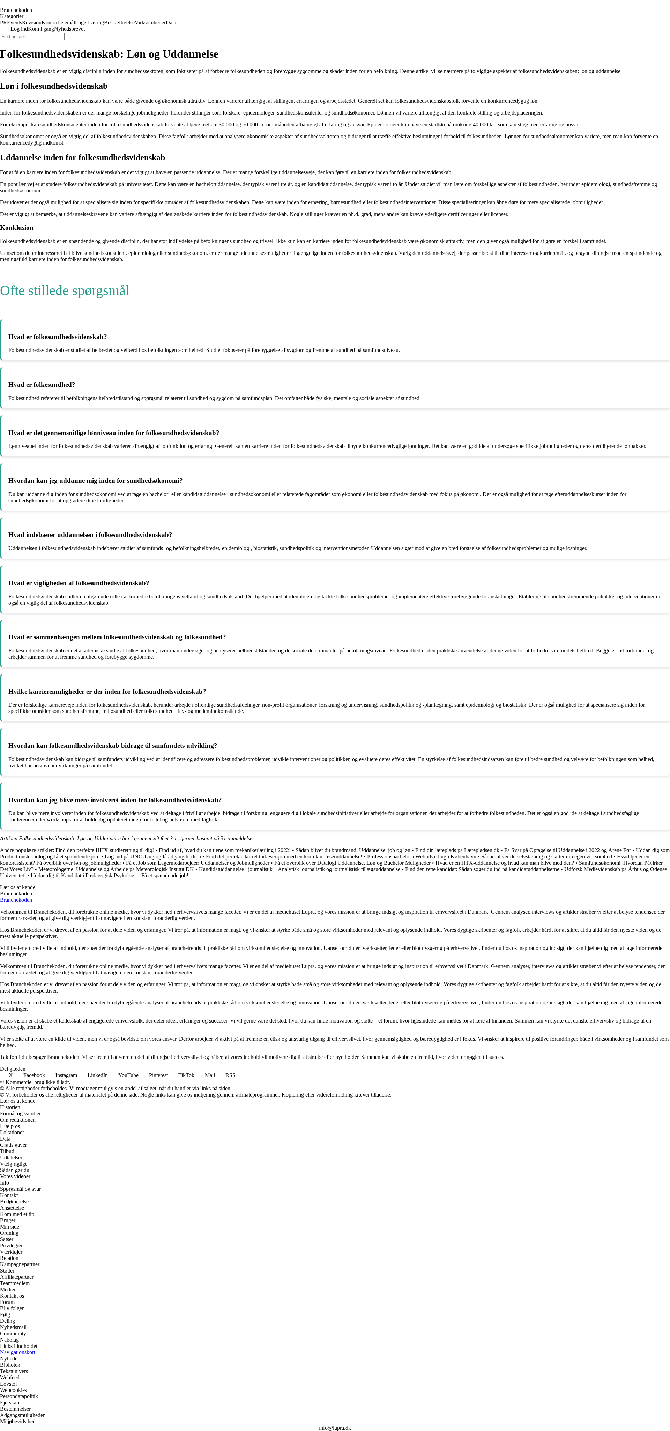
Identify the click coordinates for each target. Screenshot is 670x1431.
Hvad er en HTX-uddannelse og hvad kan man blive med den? (505, 863)
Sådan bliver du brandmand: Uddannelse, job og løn (353, 850)
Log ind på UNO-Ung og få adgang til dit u (153, 857)
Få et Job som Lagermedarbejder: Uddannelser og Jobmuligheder (197, 863)
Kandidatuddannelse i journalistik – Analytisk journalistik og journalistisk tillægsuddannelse (299, 869)
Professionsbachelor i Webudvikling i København (421, 857)
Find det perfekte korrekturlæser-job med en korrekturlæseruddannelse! (284, 857)
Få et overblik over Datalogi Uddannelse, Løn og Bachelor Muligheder (352, 863)
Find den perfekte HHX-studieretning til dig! (104, 850)
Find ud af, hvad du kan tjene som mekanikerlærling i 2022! (225, 850)
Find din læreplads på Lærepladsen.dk (457, 850)
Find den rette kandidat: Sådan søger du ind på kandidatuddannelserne (482, 869)
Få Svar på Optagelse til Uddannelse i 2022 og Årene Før (567, 850)
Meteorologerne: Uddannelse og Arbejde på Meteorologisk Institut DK (116, 869)
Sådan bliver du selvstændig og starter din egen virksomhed (546, 857)
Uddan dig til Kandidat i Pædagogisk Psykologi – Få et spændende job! (109, 875)
